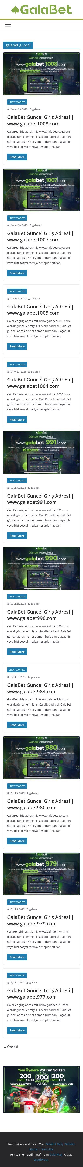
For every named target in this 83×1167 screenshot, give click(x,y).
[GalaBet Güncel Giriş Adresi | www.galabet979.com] (41, 874)
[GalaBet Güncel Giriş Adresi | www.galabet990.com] (41, 568)
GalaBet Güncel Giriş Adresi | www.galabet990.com (40, 614)
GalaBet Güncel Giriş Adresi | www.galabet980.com (40, 804)
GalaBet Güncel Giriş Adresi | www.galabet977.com (40, 993)
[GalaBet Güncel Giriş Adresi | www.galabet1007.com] (41, 190)
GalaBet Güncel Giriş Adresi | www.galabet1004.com (40, 382)
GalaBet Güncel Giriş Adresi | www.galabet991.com (40, 498)
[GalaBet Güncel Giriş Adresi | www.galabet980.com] (41, 757)
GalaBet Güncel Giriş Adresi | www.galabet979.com (40, 920)
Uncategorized (17, 102)
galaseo (36, 109)
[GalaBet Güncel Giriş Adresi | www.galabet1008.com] (41, 73)
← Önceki (10, 1046)
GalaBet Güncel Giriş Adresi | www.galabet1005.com (40, 309)
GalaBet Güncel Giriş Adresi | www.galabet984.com (40, 688)
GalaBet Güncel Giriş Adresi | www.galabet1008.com (40, 120)
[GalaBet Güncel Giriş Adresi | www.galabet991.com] (41, 452)
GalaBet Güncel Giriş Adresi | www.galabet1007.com (40, 236)
